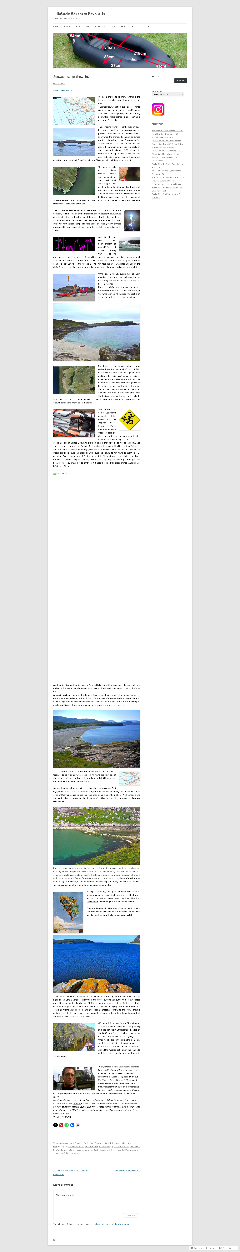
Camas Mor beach (121, 1146)
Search (155, 76)
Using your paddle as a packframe (166, 184)
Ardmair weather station (104, 695)
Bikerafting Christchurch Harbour (166, 154)
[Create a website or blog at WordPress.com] (54, 1240)
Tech (147, 26)
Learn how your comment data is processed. (111, 1224)
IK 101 (78, 26)
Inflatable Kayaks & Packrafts (79, 13)
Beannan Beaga (106, 1146)
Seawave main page (62, 90)
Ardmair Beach (91, 1146)
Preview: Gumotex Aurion (163, 181)
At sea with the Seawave (127, 1170)
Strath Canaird (103, 1150)
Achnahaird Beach (76, 1146)
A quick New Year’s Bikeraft (163, 147)
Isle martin (92, 1150)
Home (55, 26)
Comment (130, 1215)
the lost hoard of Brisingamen (123, 1150)
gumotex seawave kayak (76, 1150)
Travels (135, 26)
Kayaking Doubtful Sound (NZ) (165, 134)
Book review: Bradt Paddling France (167, 151)
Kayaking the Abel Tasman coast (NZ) (168, 131)
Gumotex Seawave (95, 1143)
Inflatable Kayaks (111, 1143)
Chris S (76, 1153)
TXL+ (113, 26)
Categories (157, 91)
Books (67, 26)
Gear (123, 26)
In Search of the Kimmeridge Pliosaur (168, 177)
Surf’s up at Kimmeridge (162, 137)
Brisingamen (92, 901)
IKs (87, 26)
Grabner (77, 1103)
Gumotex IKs (80, 1143)
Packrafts (100, 26)
